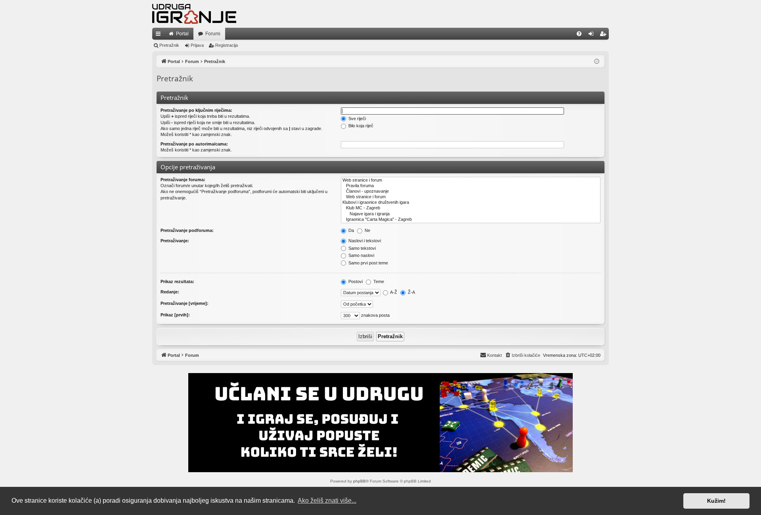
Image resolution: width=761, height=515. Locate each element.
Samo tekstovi (361, 248)
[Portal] (194, 14)
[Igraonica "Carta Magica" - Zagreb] (471, 219)
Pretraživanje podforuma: (187, 230)
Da (350, 230)
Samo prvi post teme (367, 262)
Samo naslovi (360, 255)
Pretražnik (169, 45)
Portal (182, 33)
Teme (378, 281)
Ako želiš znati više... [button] (327, 500)
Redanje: (170, 291)
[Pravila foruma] (471, 186)
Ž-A (411, 292)
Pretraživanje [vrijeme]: (184, 303)
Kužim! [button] (716, 501)
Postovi (355, 281)
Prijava (197, 45)
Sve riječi (356, 118)
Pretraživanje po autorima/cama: (194, 144)
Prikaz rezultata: (177, 281)
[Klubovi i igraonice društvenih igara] (471, 202)
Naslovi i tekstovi (364, 240)
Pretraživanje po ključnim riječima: (196, 110)
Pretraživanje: (175, 240)
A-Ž (393, 292)
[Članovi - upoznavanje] (471, 191)
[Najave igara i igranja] (471, 214)
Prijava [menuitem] (593, 35)
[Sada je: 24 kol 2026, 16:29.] (596, 61)
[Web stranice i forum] (471, 180)
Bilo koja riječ (360, 125)
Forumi (212, 33)
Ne (366, 230)
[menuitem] (579, 34)
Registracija (226, 45)
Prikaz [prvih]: (175, 314)
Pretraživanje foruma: (183, 179)
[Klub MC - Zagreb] (471, 208)
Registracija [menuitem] (604, 35)
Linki (159, 35)
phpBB (359, 481)
